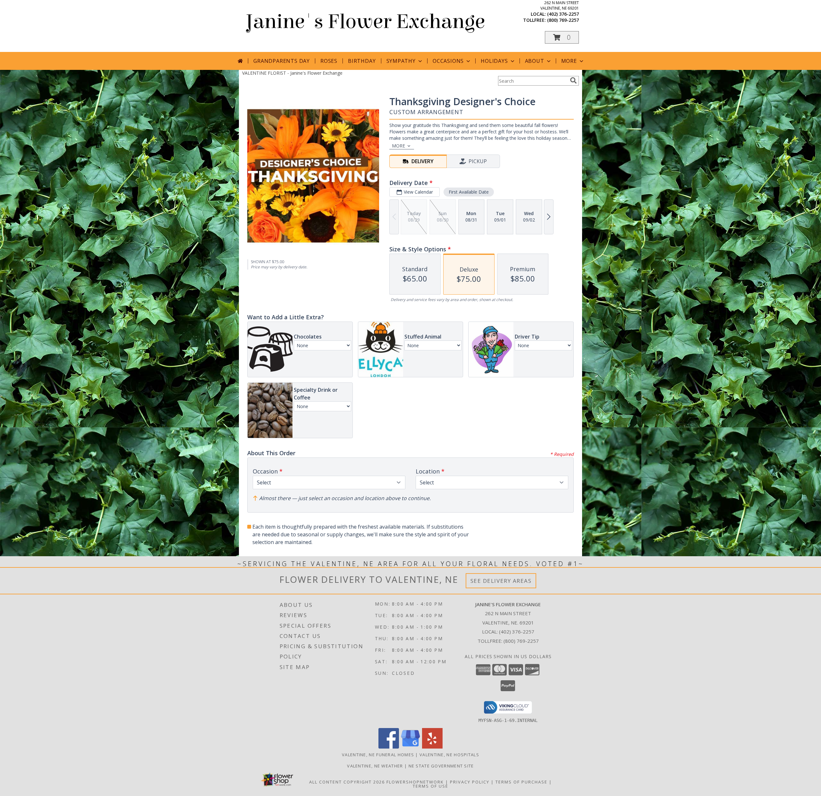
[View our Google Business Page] (410, 747)
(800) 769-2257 (563, 20)
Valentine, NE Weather (375, 766)
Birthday (362, 60)
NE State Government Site (441, 766)
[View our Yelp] (432, 747)
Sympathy (401, 60)
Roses (328, 60)
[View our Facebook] (388, 747)
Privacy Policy (469, 782)
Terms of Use (430, 786)
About (534, 60)
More (569, 60)
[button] (562, 37)
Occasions (448, 60)
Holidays (494, 60)
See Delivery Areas (501, 580)
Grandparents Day (281, 60)
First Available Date (469, 192)
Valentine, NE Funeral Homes (378, 755)
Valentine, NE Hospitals (449, 755)
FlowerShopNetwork (415, 782)
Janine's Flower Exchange (365, 22)
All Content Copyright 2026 (347, 782)
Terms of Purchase (521, 782)
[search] (573, 80)
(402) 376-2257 (563, 14)
